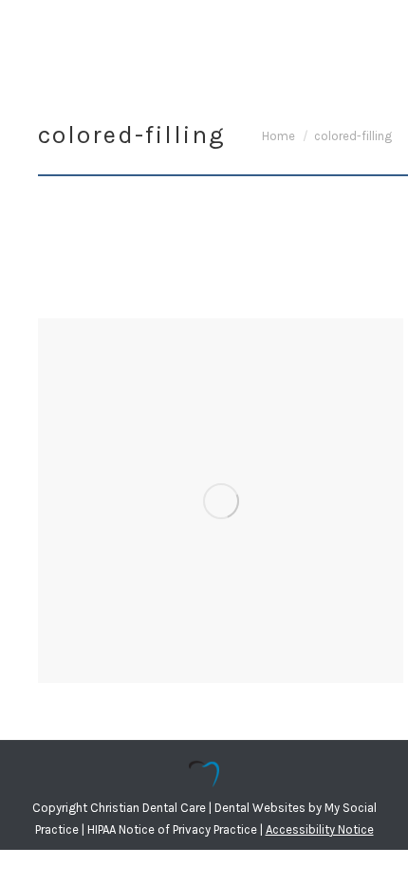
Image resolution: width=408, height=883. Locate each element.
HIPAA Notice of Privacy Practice (172, 829)
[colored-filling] (220, 500)
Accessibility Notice (320, 829)
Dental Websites (260, 808)
